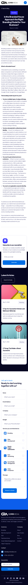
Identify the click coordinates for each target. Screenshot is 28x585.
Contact (19, 541)
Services (19, 538)
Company (5, 410)
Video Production (5, 543)
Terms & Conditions (10, 582)
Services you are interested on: (11, 428)
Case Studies (20, 533)
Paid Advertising (5, 538)
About (18, 530)
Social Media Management (8, 541)
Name (4, 393)
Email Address (7, 402)
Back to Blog (5, 8)
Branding (3, 530)
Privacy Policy (19, 582)
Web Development (6, 533)
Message (5, 475)
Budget (5, 419)
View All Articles (8, 280)
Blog (18, 535)
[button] (25, 2)
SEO (2, 535)
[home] (9, 2)
